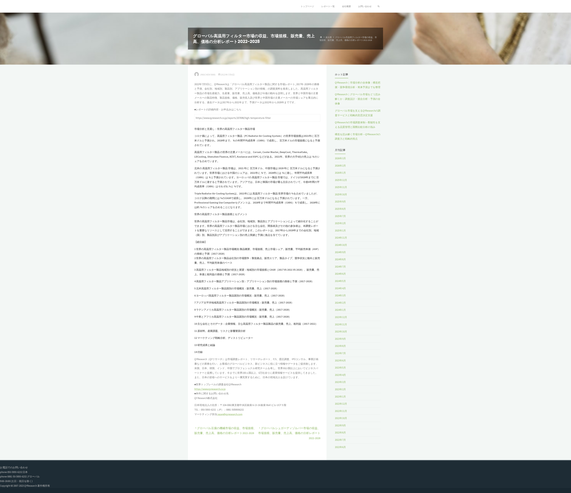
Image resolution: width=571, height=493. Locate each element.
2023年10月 (341, 331)
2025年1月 (340, 230)
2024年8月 (340, 259)
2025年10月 (341, 194)
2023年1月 (340, 396)
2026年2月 (340, 165)
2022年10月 (341, 418)
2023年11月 (341, 324)
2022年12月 (341, 403)
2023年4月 (340, 375)
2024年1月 (340, 309)
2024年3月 (340, 295)
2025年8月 (340, 208)
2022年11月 (341, 411)
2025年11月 (341, 187)
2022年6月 (340, 447)
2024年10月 (341, 245)
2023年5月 (340, 367)
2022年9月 (340, 425)
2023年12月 (341, 317)
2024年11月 (341, 237)
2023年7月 (340, 353)
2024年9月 (340, 252)
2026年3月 (340, 158)
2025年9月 (340, 201)
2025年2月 (340, 223)
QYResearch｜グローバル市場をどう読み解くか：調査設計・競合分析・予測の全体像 (357, 99)
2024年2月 (340, 302)
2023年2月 (340, 389)
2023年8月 (340, 346)
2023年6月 (340, 360)
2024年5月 (340, 281)
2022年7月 (340, 439)
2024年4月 (340, 288)
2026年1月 (340, 172)
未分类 (328, 37)
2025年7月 (340, 216)
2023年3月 (340, 382)
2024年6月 (340, 273)
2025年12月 (341, 180)
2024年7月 (340, 266)
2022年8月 (340, 432)
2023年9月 (340, 338)
